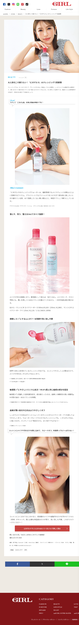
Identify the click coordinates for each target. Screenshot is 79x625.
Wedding (37, 10)
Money (68, 10)
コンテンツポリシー (64, 619)
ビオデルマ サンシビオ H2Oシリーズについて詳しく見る (42, 528)
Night (37, 18)
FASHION (42, 604)
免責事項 (74, 619)
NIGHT (56, 610)
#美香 (11, 550)
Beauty (23, 9)
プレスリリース (35, 619)
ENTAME (42, 610)
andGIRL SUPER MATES (62, 613)
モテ (37, 14)
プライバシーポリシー (49, 619)
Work (68, 14)
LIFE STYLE (57, 607)
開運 (52, 10)
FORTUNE (43, 607)
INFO (41, 613)
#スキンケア (19, 550)
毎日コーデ (6, 10)
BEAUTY (56, 604)
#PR (25, 550)
